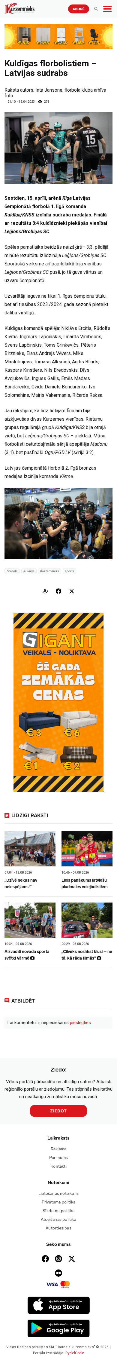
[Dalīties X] (71, 591)
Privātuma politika (59, 1202)
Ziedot (58, 1111)
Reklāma (58, 1149)
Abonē (79, 9)
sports (69, 571)
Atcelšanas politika (58, 1219)
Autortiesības (58, 1228)
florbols (12, 571)
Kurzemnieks (49, 571)
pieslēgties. (81, 1022)
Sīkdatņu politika (58, 1210)
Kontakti (58, 1166)
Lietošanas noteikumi (58, 1193)
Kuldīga (28, 571)
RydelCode (74, 1353)
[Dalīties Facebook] (58, 591)
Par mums (58, 1157)
